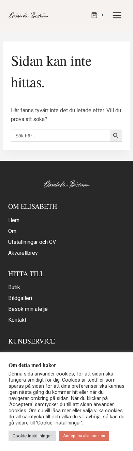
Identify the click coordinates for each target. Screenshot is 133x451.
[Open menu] (117, 15)
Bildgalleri (20, 298)
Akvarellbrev (23, 253)
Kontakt (17, 320)
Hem (13, 220)
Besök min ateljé (28, 309)
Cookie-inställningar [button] (32, 435)
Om (12, 231)
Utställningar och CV (32, 242)
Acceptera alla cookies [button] (84, 436)
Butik (14, 287)
